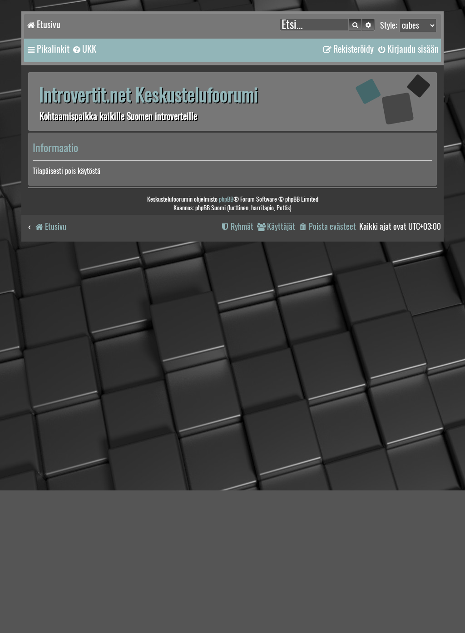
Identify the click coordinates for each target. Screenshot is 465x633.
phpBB (226, 199)
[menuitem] (84, 49)
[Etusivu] (380, 101)
